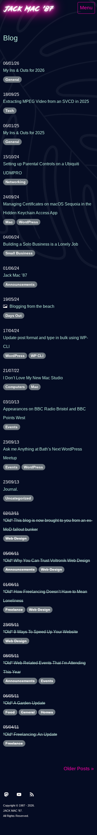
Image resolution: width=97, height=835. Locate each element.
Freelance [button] (14, 610)
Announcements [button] (20, 284)
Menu (86, 7)
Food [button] (10, 712)
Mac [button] (9, 222)
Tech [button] (9, 111)
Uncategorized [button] (18, 498)
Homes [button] (47, 712)
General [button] (12, 79)
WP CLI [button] (37, 356)
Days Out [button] (13, 315)
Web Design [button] (16, 538)
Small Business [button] (19, 253)
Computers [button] (15, 387)
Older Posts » (79, 768)
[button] (6, 794)
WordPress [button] (28, 222)
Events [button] (11, 427)
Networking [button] (15, 182)
